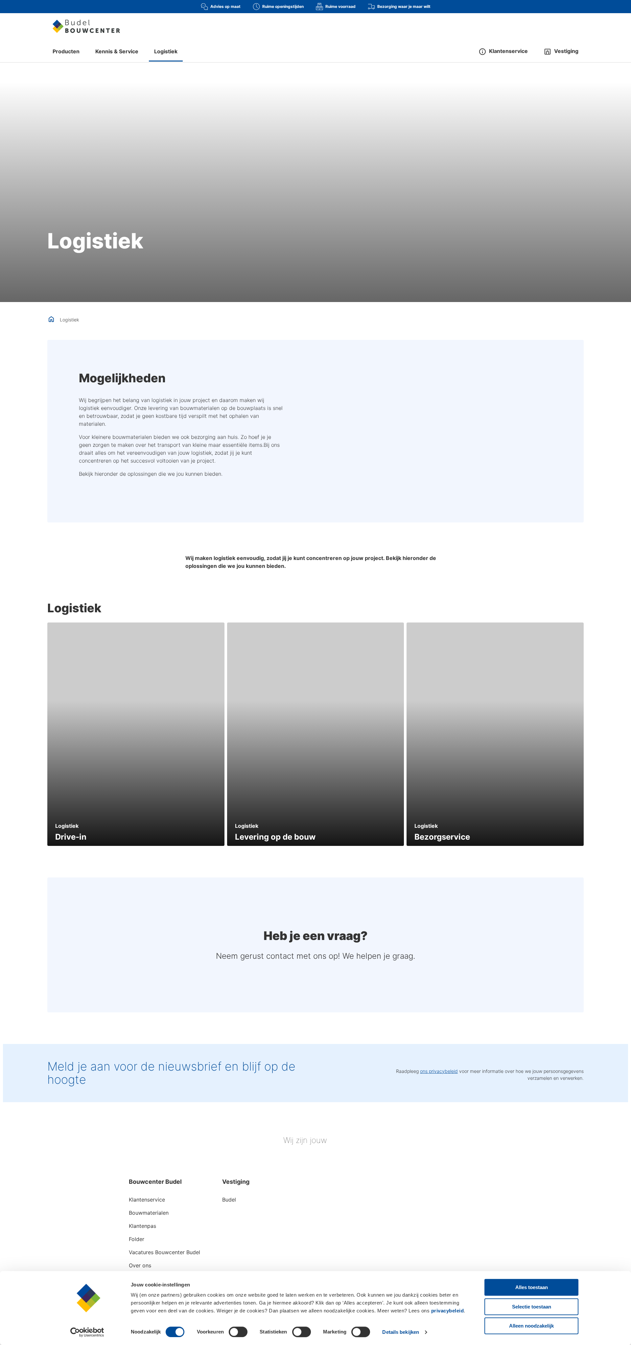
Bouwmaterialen (149, 1212)
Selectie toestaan (531, 1306)
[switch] (238, 1332)
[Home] (86, 26)
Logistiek (165, 51)
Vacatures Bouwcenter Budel (164, 1252)
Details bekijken (400, 1332)
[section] (135, 734)
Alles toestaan (531, 1287)
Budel (229, 1199)
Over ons (140, 1265)
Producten (66, 51)
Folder (136, 1239)
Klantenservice (147, 1199)
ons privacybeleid (439, 1071)
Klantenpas (142, 1226)
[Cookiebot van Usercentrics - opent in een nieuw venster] (87, 1332)
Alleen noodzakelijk (531, 1326)
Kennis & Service (116, 51)
